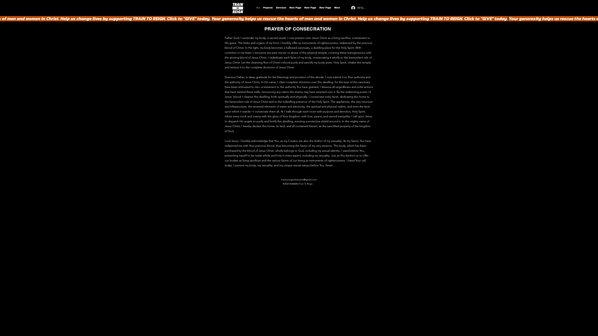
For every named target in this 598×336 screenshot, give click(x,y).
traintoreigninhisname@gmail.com (299, 179)
